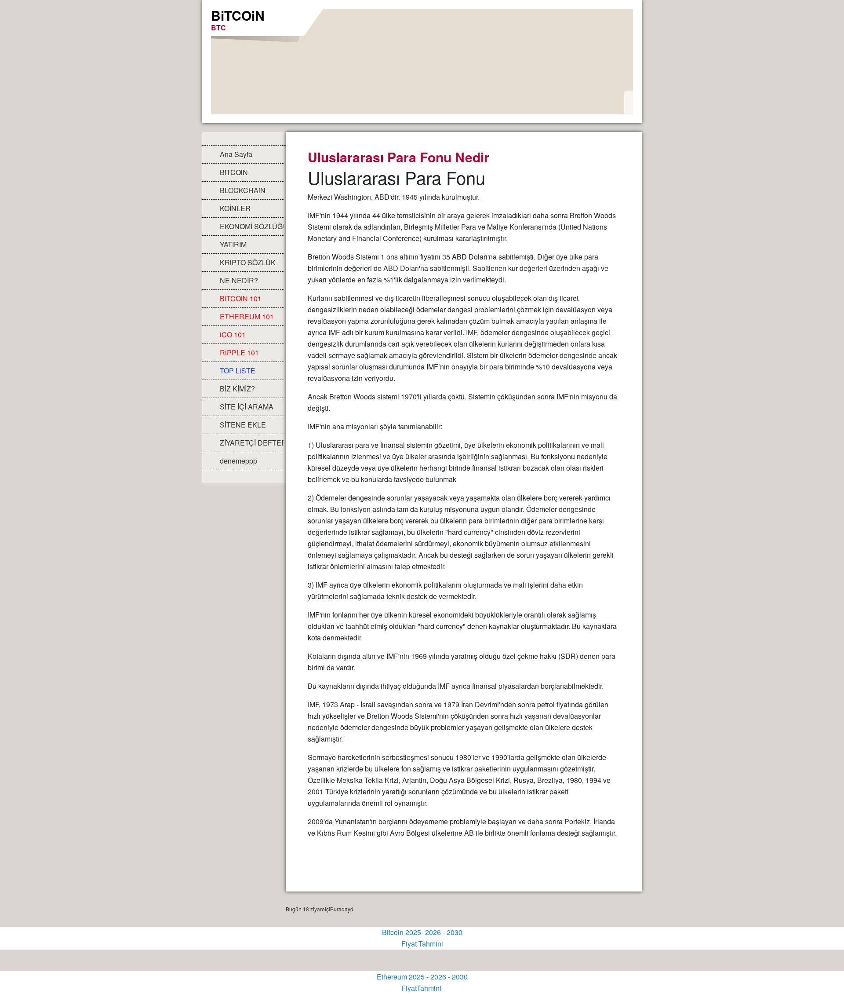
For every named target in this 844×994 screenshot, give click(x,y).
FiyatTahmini (422, 988)
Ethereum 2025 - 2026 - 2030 (422, 977)
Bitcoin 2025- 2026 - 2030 (422, 932)
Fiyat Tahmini (422, 944)
